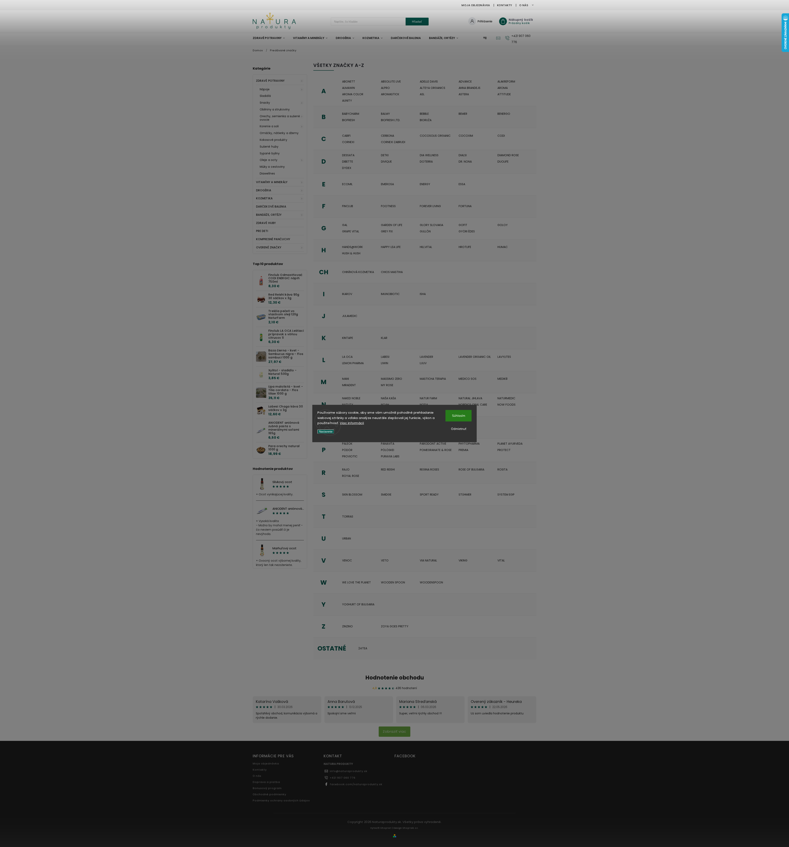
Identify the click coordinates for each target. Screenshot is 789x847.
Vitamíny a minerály (271, 182)
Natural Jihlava (470, 398)
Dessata (348, 155)
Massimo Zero (391, 379)
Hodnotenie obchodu (394, 677)
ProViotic (350, 456)
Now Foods (506, 405)
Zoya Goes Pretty (394, 626)
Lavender (426, 357)
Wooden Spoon (393, 582)
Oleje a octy (268, 160)
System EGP (505, 494)
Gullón (425, 231)
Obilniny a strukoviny (275, 109)
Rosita (502, 469)
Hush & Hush (351, 253)
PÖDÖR (347, 450)
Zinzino (347, 626)
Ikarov (347, 294)
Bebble (424, 114)
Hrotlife (465, 247)
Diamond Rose (508, 155)
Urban (346, 538)
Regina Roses (429, 469)
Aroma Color (352, 94)
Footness (388, 206)
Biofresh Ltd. (390, 120)
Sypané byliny (270, 153)
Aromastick (390, 94)
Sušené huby (269, 147)
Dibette (347, 162)
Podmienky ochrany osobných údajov (281, 800)
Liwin (384, 363)
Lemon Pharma (353, 363)
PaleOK (347, 444)
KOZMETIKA (264, 198)
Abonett (348, 81)
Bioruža (425, 120)
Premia (463, 450)
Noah (385, 405)
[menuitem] (271, 38)
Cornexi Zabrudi (393, 142)
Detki (385, 155)
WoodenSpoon (431, 582)
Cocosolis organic (435, 136)
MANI (345, 379)
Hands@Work (352, 247)
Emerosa (387, 184)
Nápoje (265, 89)
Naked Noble (351, 398)
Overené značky (268, 247)
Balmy (385, 114)
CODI (501, 136)
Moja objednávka (475, 5)
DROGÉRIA (263, 190)
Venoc (347, 560)
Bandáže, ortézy (269, 215)
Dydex (346, 168)
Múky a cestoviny (272, 167)
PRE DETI (262, 231)
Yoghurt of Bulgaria (358, 604)
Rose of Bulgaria (471, 469)
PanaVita (387, 444)
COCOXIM (466, 136)
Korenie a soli (269, 126)
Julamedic (349, 316)
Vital (501, 560)
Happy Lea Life (391, 247)
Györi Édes (467, 231)
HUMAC (502, 247)
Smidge (386, 494)
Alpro (385, 88)
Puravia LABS (390, 456)
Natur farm (428, 398)
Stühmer (465, 494)
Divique (386, 162)
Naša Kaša (388, 398)
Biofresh (348, 120)
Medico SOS (467, 379)
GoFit (463, 225)
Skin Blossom (352, 494)
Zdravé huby (266, 223)
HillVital (426, 247)
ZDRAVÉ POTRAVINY (270, 81)
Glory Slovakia (431, 225)
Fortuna (465, 206)
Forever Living (430, 206)
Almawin (348, 88)
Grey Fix (387, 231)
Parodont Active (433, 444)
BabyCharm (350, 114)
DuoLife (503, 162)
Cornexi (348, 142)
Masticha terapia (433, 379)
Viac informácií (352, 423)
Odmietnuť (458, 429)
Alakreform (506, 81)
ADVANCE (465, 81)
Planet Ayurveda (510, 444)
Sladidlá (265, 96)
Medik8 (502, 379)
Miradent (349, 385)
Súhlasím (458, 416)
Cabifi (346, 136)
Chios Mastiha (392, 272)
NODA (424, 405)
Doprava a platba (266, 782)
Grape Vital (350, 231)
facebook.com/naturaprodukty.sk (356, 784)
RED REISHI (388, 469)
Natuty (347, 405)
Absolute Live (391, 81)
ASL (422, 94)
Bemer (463, 114)
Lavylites (504, 357)
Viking (463, 560)
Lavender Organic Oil (475, 357)
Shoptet (385, 828)
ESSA (462, 184)
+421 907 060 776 (342, 777)
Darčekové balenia (271, 206)
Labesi (385, 357)
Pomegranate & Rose (436, 450)
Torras (347, 516)
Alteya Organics (432, 88)
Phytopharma (469, 444)
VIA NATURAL (428, 560)
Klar (384, 338)
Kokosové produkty (273, 140)
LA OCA (347, 357)
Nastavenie (325, 431)
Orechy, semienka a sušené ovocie (280, 118)
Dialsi (463, 155)
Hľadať (417, 21)
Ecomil (347, 184)
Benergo (503, 114)
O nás (523, 5)
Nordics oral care (473, 405)
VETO (385, 560)
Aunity (347, 101)
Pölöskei (387, 450)
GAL (344, 225)
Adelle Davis (429, 81)
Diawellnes (267, 173)
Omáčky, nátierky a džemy (279, 133)
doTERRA (426, 162)
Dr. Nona (465, 162)
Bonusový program (267, 788)
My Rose (387, 385)
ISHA (423, 294)
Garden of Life (391, 225)
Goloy (502, 225)
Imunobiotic (390, 294)
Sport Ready (429, 494)
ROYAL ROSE (350, 476)
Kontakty (504, 5)
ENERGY (425, 184)
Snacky (265, 103)
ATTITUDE (504, 94)
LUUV (423, 363)
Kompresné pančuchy (273, 239)
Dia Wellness (429, 155)
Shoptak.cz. (411, 828)
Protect (504, 450)
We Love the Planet (356, 582)
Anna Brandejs (469, 88)
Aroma (502, 88)
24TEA (362, 648)
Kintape (347, 338)
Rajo (346, 469)
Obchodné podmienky (269, 794)
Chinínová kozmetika (358, 272)
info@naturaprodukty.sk (348, 771)
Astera (464, 94)
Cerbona (387, 136)
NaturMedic (506, 398)
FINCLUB (347, 206)
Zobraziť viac (394, 731)
